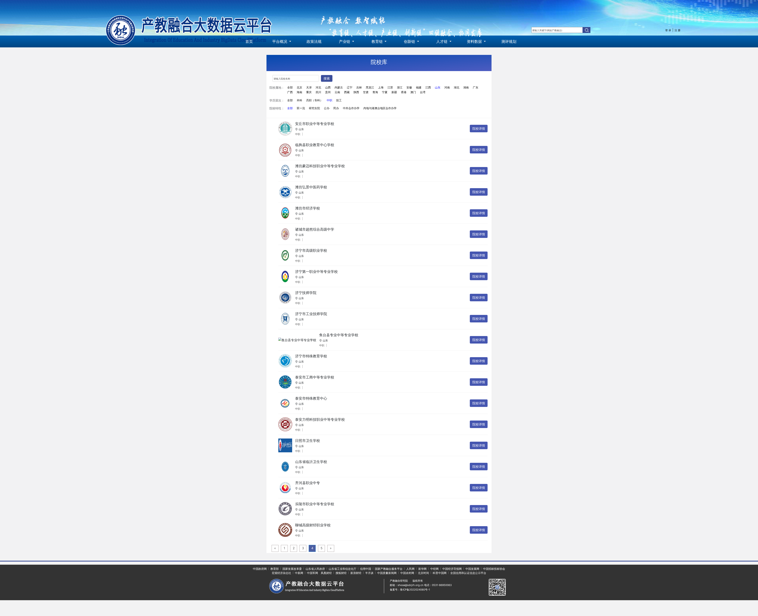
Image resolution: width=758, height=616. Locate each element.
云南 (337, 92)
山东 (437, 87)
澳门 (413, 92)
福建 (418, 87)
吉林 (359, 87)
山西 (328, 87)
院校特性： (276, 108)
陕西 (356, 92)
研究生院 (314, 108)
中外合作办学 (351, 108)
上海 (381, 87)
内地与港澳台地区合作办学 (380, 108)
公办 (326, 108)
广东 (475, 87)
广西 (290, 92)
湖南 (466, 87)
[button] (281, 41)
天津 (309, 87)
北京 (299, 87)
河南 (447, 87)
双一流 (301, 108)
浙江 (399, 87)
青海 (375, 92)
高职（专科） (314, 100)
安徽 (409, 87)
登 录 (668, 30)
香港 (403, 92)
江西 (428, 87)
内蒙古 (339, 87)
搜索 (327, 78)
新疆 (394, 92)
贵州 (328, 92)
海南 (299, 92)
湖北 (456, 87)
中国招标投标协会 (494, 568)
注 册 (677, 30)
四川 (318, 92)
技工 (339, 100)
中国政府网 (260, 568)
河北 (318, 87)
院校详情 (478, 129)
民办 (336, 108)
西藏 (347, 92)
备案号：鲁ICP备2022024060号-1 (410, 589)
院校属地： (276, 87)
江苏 (390, 87)
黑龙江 (370, 87)
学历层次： (276, 100)
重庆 (309, 92)
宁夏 (384, 92)
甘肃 (366, 92)
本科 (299, 100)
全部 (290, 87)
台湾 (422, 92)
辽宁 (349, 87)
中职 (329, 100)
